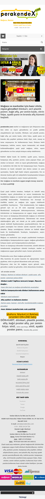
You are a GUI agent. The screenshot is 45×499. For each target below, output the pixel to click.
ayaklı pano (37, 136)
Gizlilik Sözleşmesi (22, 351)
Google (22, 407)
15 (37, 71)
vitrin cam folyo (22, 327)
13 (32, 71)
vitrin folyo (27, 136)
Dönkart (25, 133)
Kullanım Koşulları (22, 348)
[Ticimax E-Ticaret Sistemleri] (22, 497)
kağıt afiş (4, 136)
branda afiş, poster (31, 330)
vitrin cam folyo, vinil (22, 386)
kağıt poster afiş (22, 379)
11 (27, 71)
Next (41, 65)
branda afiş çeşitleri (8, 139)
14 (35, 71)
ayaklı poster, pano (22, 389)
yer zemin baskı (15, 136)
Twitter (22, 404)
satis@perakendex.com (25, 424)
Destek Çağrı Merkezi (22, 429)
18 (21, 74)
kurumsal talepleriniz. (22, 354)
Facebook (22, 401)
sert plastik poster (37, 133)
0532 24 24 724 (24, 426)
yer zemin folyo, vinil (22, 382)
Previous (3, 65)
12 (30, 71)
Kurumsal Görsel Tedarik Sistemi (22, 364)
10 (25, 71)
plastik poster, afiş (23, 376)
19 (23, 74)
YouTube (22, 410)
